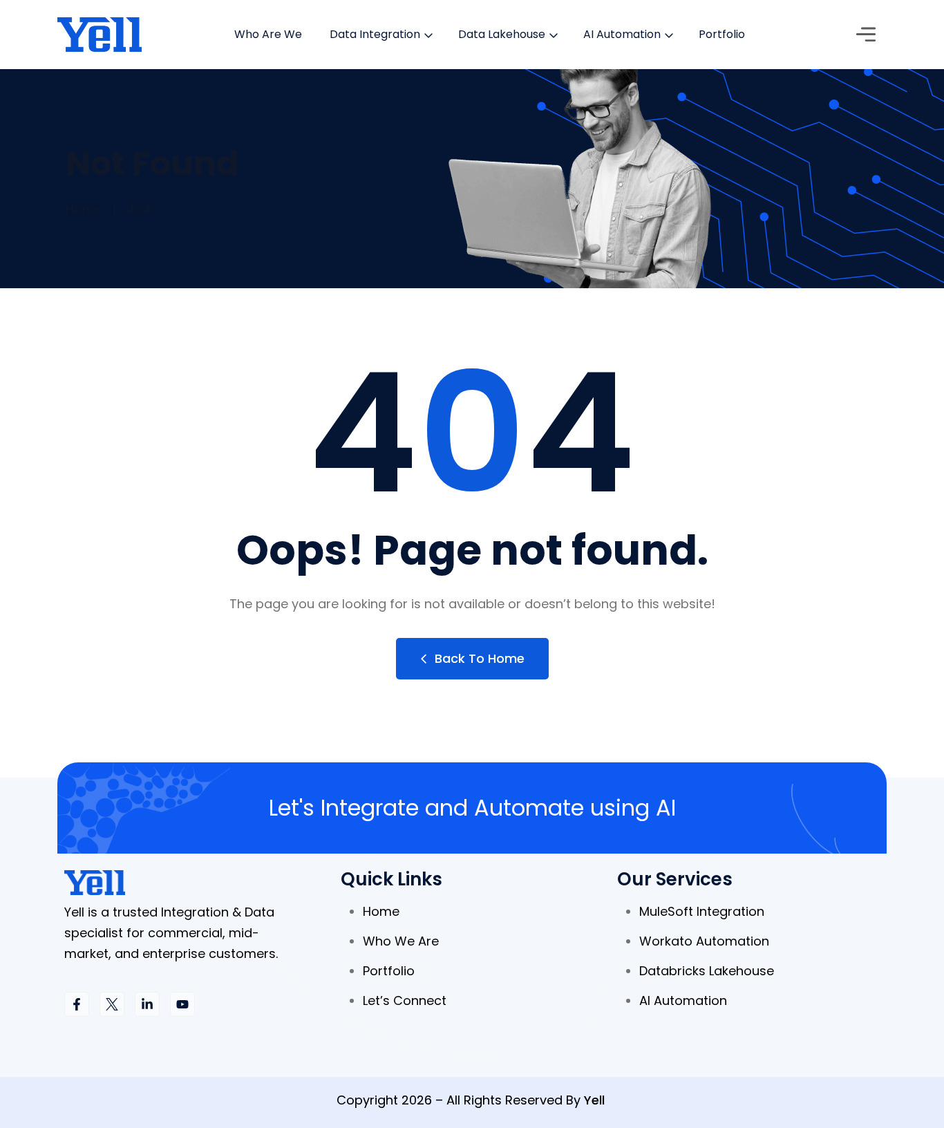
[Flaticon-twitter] (112, 1004)
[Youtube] (182, 1004)
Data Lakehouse (501, 34)
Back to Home (480, 658)
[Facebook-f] (76, 1004)
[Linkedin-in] (147, 1004)
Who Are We (268, 34)
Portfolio (722, 34)
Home (84, 209)
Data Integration (375, 34)
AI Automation (622, 34)
